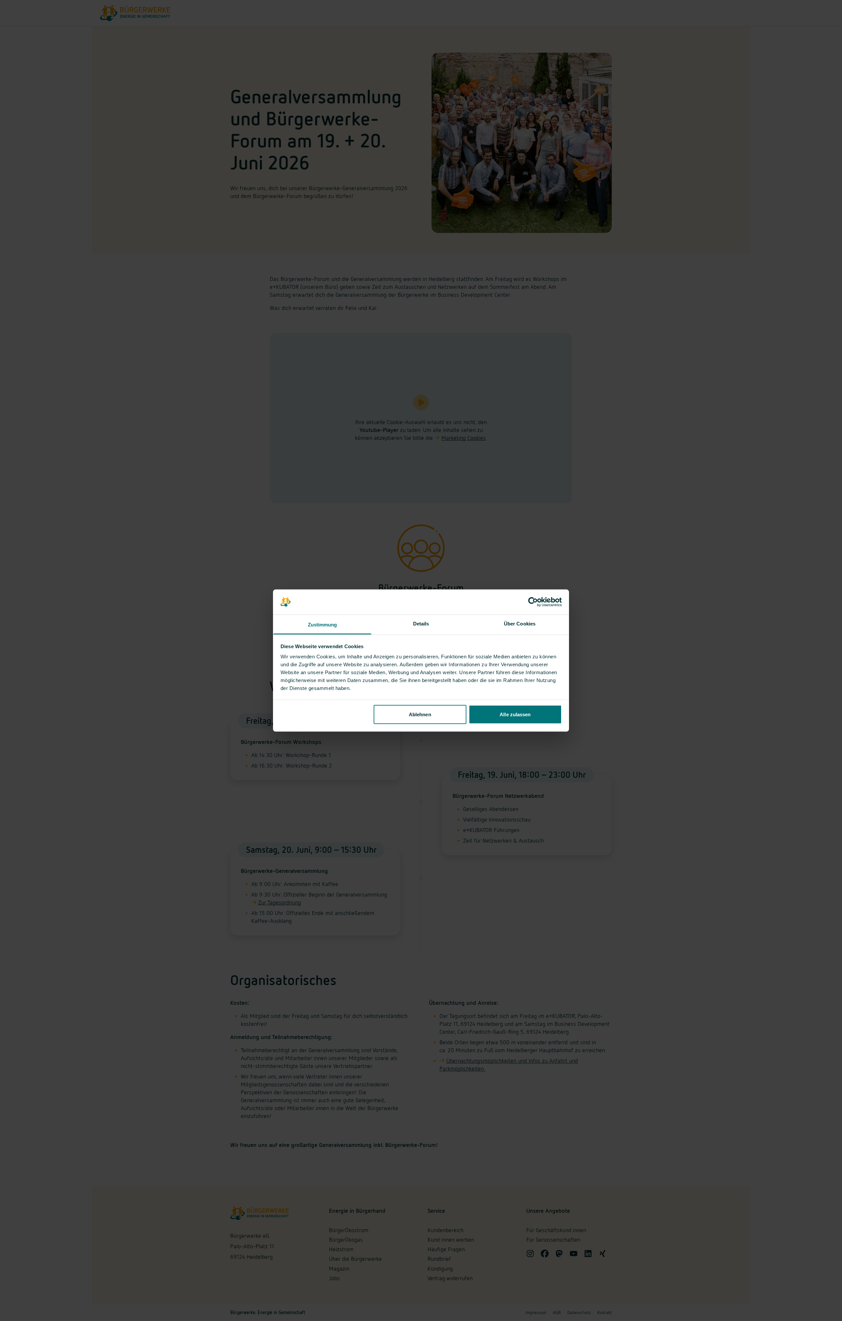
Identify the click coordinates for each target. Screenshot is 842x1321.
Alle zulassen (515, 714)
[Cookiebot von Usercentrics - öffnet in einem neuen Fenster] (533, 602)
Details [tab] (421, 623)
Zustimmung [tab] (322, 624)
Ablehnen (420, 714)
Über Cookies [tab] (519, 623)
